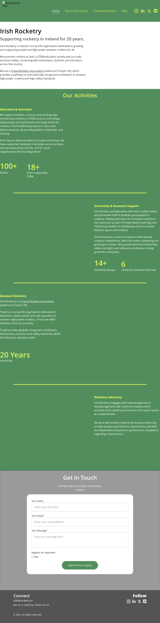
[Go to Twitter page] (150, 11)
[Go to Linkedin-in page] (144, 11)
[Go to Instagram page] (137, 11)
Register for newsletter (43, 552)
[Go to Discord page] (156, 11)
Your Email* (38, 515)
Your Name (37, 500)
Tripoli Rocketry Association (27, 71)
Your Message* (40, 530)
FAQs (124, 11)
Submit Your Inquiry (80, 565)
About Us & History (76, 11)
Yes (36, 557)
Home (56, 11)
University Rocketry (104, 11)
